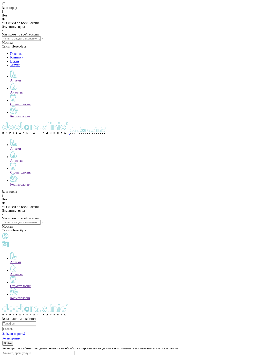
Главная (16, 53)
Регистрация (11, 338)
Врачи (14, 61)
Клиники (16, 57)
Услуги (15, 65)
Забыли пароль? (13, 333)
